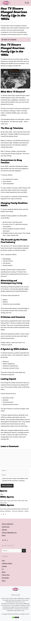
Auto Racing (4, 509)
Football (23, 509)
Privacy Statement (7, 524)
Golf (27, 509)
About (3, 535)
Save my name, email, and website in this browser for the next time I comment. (15, 479)
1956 (22, 500)
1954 (15, 500)
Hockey (2, 511)
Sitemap (4, 529)
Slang (3, 580)
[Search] (24, 550)
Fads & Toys (6, 575)
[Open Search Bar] (26, 3)
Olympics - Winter (23, 511)
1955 (19, 500)
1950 (1, 494)
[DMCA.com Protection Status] (15, 617)
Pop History (5, 578)
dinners (8, 259)
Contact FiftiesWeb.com (9, 532)
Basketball (17, 509)
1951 (5, 500)
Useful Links (5, 527)
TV (3, 569)
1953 (12, 500)
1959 (5, 503)
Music (3, 572)
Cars (3, 560)
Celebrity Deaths (7, 563)
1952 (8, 500)
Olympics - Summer (11, 511)
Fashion (4, 566)
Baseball (11, 509)
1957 (26, 500)
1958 (1, 503)
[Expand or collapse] (28, 39)
